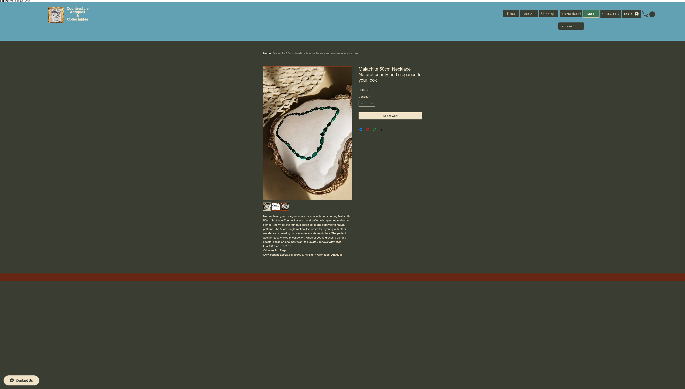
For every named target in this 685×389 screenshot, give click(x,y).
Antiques (77, 12)
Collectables (77, 19)
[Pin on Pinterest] (368, 129)
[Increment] (372, 103)
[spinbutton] (367, 103)
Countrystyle (77, 8)
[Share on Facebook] (361, 129)
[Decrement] (361, 103)
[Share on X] (381, 129)
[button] (649, 14)
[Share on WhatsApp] (374, 129)
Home (267, 53)
